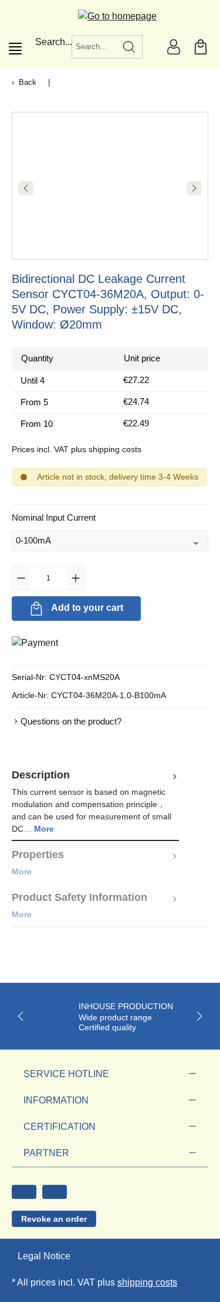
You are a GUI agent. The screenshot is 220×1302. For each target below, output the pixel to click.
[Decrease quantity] (21, 578)
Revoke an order (54, 1219)
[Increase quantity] (75, 578)
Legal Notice (44, 1256)
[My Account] (173, 46)
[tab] (95, 801)
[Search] (129, 47)
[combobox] (94, 47)
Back (27, 82)
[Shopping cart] (200, 46)
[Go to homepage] (110, 16)
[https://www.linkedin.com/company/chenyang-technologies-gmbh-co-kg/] (54, 1192)
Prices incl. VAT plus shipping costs (76, 449)
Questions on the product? (71, 721)
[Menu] (15, 48)
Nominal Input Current (54, 517)
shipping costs (147, 1282)
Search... (53, 42)
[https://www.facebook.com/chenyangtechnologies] (24, 1192)
